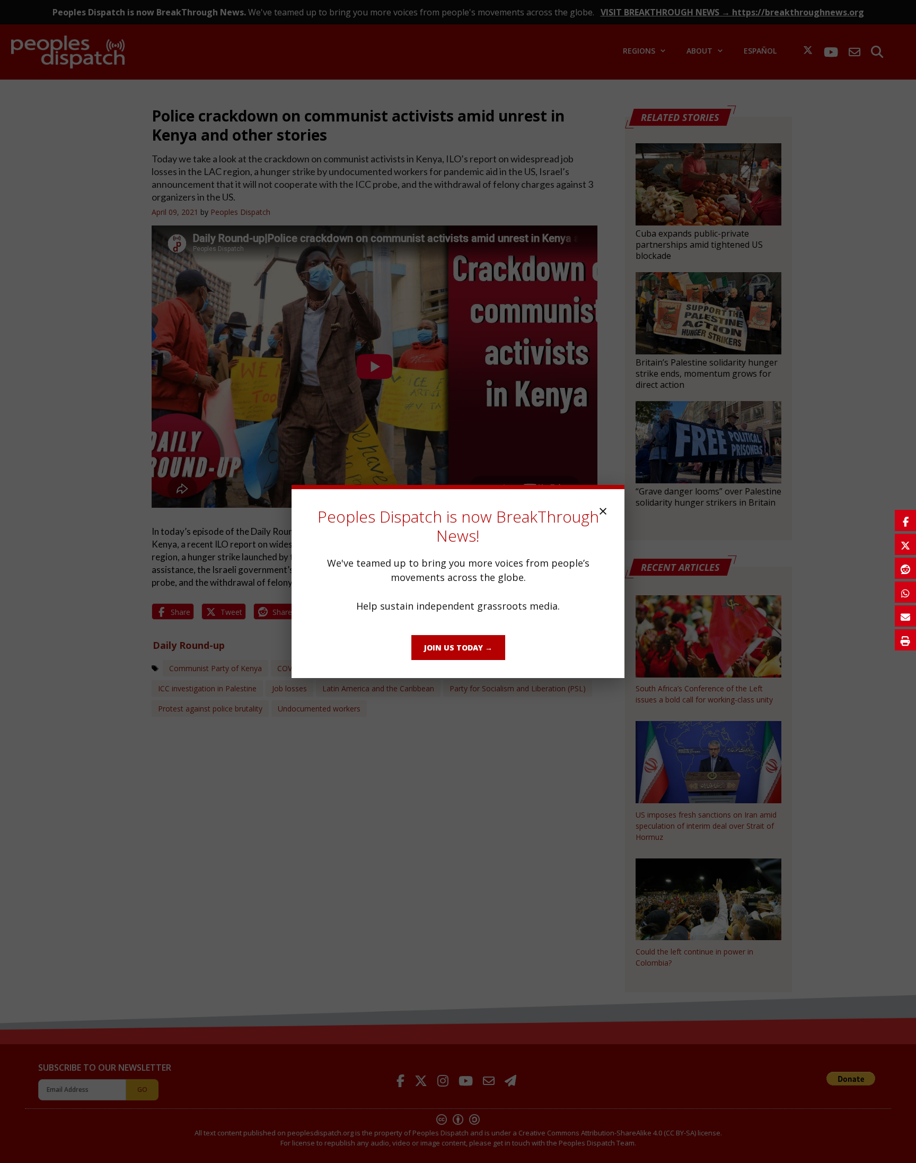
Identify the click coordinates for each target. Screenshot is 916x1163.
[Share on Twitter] (905, 544)
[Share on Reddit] (905, 568)
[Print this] (905, 639)
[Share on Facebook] (905, 520)
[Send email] (905, 616)
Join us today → (458, 648)
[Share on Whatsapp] (905, 592)
